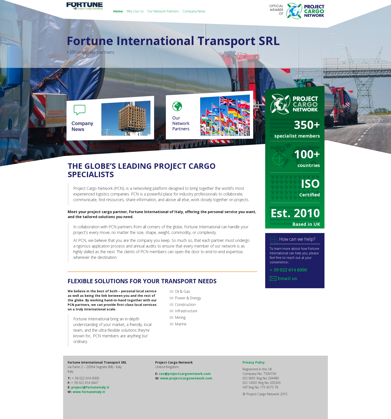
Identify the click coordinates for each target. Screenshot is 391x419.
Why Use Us (135, 11)
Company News (194, 11)
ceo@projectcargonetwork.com (185, 373)
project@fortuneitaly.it (90, 387)
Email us (287, 278)
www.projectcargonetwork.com (186, 378)
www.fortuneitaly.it (89, 392)
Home (118, 11)
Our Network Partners (163, 11)
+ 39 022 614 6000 (288, 270)
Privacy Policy (254, 362)
